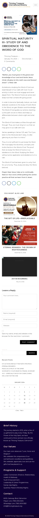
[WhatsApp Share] (19, 69)
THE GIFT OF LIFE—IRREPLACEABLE (19, 218)
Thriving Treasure (11, 56)
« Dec (17, 410)
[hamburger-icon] (35, 4)
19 (24, 399)
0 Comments (9, 61)
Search (4, 349)
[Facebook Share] (4, 69)
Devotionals (26, 59)
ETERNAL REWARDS (8, 366)
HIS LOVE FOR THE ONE (10, 376)
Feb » (22, 410)
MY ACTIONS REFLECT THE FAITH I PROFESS (17, 364)
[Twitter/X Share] (9, 69)
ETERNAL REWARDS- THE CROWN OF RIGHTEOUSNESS (19, 248)
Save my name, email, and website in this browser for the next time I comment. (17, 335)
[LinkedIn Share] (14, 69)
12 (24, 395)
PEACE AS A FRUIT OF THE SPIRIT (13, 368)
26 (24, 403)
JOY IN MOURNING (19, 279)
